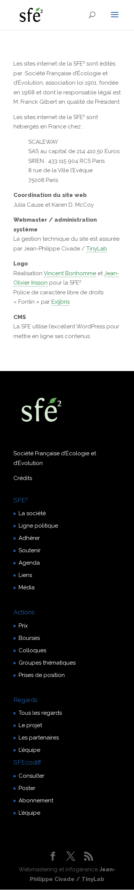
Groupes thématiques (47, 662)
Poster (27, 788)
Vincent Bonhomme (70, 273)
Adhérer (29, 538)
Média (27, 587)
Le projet (30, 725)
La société (32, 513)
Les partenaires (39, 737)
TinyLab (96, 248)
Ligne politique (38, 525)
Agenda (29, 562)
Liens (25, 575)
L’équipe (29, 750)
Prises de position (42, 675)
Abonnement (36, 800)
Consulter (31, 775)
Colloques (32, 650)
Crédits (22, 478)
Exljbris (60, 301)
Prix (23, 625)
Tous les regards (40, 713)
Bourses (29, 638)
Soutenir (30, 550)
